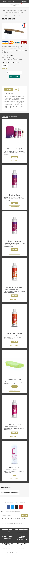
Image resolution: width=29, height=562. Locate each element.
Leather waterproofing (14, 287)
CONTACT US (7, 544)
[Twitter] (12, 507)
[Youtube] (21, 507)
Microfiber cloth (14, 380)
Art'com (21, 552)
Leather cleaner (14, 424)
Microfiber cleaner (14, 333)
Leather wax (14, 195)
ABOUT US (22, 548)
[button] (7, 1)
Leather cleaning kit (14, 149)
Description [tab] (9, 89)
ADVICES (21, 544)
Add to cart (14, 76)
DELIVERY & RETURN (7, 543)
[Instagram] (16, 507)
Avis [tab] (16, 89)
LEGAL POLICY (7, 548)
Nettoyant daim (14, 467)
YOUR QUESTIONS (22, 543)
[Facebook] (8, 507)
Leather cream (14, 241)
